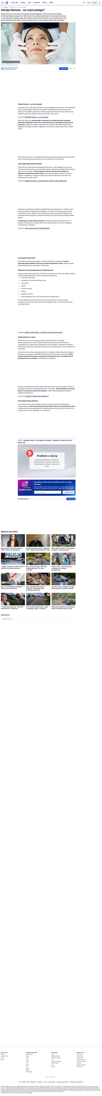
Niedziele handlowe (55, 1056)
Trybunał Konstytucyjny (56, 1061)
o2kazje (23, 2)
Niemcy (27, 1068)
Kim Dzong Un (80, 1054)
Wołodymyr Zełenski (81, 1064)
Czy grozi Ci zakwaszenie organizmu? (37, 396)
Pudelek (2, 1059)
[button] (88, 3)
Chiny (52, 1059)
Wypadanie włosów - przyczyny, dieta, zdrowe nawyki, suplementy (46, 181)
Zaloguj (94, 2)
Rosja (27, 1059)
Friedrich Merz (80, 1066)
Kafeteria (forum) (4, 1056)
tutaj (31, 1092)
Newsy (52, 1054)
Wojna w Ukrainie (55, 1063)
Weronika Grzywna (10, 68)
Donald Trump (80, 1056)
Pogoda (44, 2)
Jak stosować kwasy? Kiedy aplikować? (37, 228)
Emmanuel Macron (81, 1059)
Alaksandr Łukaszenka (81, 1061)
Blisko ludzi (14, 2)
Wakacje (53, 1066)
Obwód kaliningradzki (56, 1057)
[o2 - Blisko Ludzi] (8, 2)
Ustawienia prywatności (76, 1082)
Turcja (27, 1057)
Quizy (29, 2)
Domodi (2, 1054)
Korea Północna (29, 1054)
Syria (27, 1063)
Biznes (51, 2)
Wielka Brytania (29, 1071)
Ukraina (27, 1056)
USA (27, 1066)
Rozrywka (37, 2)
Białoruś (27, 1070)
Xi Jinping (79, 1063)
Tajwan (27, 1064)
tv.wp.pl (2, 1057)
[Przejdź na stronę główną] (2, 4)
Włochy (27, 1061)
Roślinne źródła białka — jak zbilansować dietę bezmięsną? (44, 332)
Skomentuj (64, 68)
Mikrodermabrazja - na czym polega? (36, 117)
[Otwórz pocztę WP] (84, 2)
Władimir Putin (80, 1057)
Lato (52, 1064)
